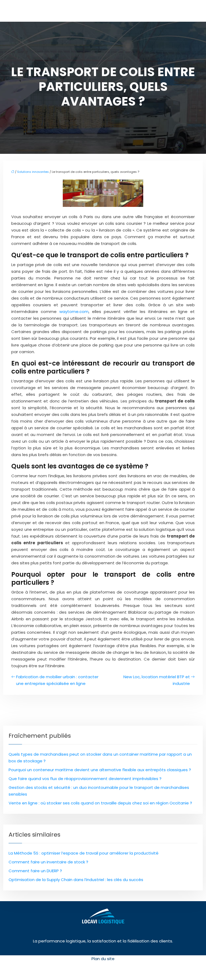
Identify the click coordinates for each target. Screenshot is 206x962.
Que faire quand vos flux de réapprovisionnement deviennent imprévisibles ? (85, 778)
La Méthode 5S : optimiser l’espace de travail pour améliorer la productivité (84, 853)
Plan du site (103, 958)
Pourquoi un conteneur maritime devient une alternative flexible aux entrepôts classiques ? (100, 770)
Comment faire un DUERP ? (35, 871)
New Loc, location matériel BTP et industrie (156, 680)
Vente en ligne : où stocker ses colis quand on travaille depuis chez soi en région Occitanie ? (100, 803)
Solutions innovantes (33, 172)
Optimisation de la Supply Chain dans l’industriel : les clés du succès (76, 879)
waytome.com (74, 311)
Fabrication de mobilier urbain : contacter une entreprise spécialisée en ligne (57, 680)
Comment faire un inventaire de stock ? (48, 862)
